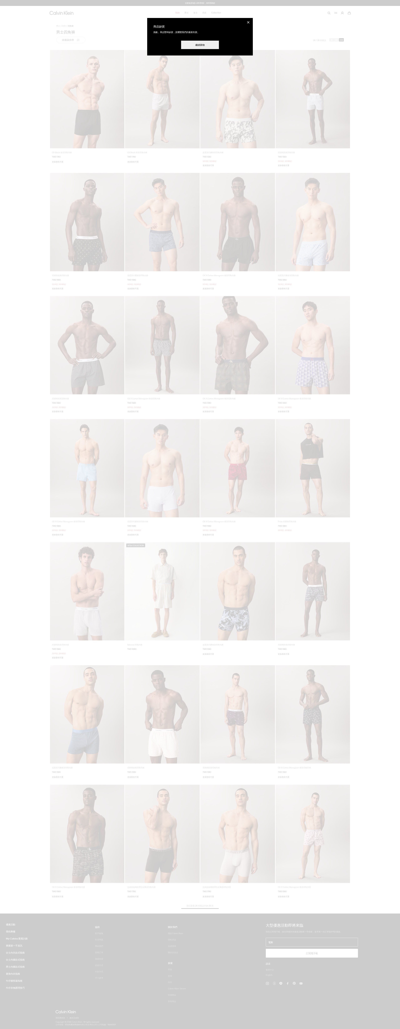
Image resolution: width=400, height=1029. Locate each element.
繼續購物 (200, 44)
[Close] (248, 22)
